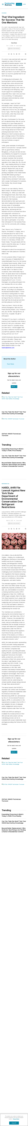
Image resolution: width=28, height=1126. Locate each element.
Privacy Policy (16, 1119)
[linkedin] (11, 54)
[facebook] (9, 54)
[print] (25, 54)
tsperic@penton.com (8, 347)
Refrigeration (5, 483)
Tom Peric (14, 43)
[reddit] (16, 54)
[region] (14, 1120)
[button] (3, 4)
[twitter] (14, 54)
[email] (19, 54)
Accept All (14, 1123)
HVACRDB (4, 13)
